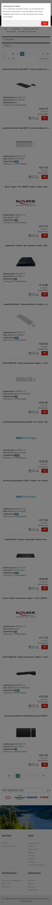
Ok (45, 23)
